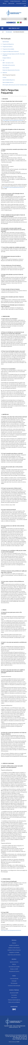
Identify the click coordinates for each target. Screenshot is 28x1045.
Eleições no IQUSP (14, 969)
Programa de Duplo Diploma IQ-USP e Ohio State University (14, 54)
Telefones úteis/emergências (14, 999)
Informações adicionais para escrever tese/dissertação (15, 84)
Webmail (4, 3)
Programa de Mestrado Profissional (11, 51)
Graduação (14, 980)
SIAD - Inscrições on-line (8, 62)
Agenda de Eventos (14, 961)
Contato (4, 77)
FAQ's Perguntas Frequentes (9, 75)
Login (25, 5)
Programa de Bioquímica (8, 44)
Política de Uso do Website (14, 1002)
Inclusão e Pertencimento (15, 1)
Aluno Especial (6, 67)
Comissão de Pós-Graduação (14, 985)
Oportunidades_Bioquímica (9, 79)
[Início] (14, 12)
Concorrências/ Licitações (14, 966)
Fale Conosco (14, 997)
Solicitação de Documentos (9, 65)
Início (3, 32)
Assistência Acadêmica (14, 945)
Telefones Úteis (11, 3)
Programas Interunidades (8, 49)
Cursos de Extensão (14, 978)
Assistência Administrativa (14, 947)
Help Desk (24, 1)
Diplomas (5, 72)
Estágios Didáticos (7, 57)
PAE (3, 60)
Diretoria (14, 943)
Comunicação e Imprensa (21, 3)
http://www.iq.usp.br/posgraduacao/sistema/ (13, 120)
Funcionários (14, 995)
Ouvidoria (6, 1)
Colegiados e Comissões (14, 952)
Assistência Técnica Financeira (14, 950)
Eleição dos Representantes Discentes (11, 70)
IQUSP (18, 1041)
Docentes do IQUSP (14, 992)
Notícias (14, 964)
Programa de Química (7, 46)
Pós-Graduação (9, 31)
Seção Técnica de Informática (14, 954)
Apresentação (6, 41)
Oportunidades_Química (8, 82)
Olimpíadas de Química (14, 971)
